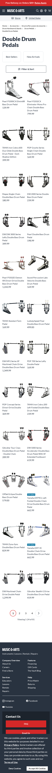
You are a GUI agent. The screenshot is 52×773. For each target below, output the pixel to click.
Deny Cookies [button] (15, 768)
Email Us (26, 733)
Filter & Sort (28, 69)
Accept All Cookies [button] (37, 768)
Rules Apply (41, 3)
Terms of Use (11, 762)
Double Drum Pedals (10, 31)
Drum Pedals (29, 28)
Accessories (14, 26)
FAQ (26, 724)
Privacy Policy (11, 744)
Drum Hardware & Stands (12, 28)
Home (4, 26)
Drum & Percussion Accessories (33, 26)
